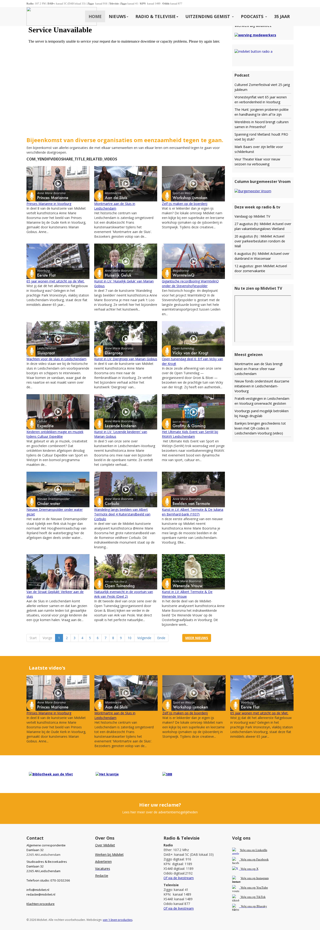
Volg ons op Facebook (254, 859)
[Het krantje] (107, 774)
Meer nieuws (196, 638)
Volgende (144, 638)
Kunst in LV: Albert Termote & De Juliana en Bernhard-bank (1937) (192, 511)
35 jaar (282, 16)
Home (95, 16)
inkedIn (253, 850)
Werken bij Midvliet (109, 854)
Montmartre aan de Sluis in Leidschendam (114, 206)
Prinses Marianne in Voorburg (48, 203)
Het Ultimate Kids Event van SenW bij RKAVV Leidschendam (190, 434)
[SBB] (167, 774)
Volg (244, 887)
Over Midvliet (105, 845)
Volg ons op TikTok (253, 897)
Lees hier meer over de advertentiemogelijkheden (160, 812)
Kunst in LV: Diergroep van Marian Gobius (125, 359)
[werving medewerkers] (255, 35)
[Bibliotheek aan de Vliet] (51, 774)
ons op (251, 887)
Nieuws (117, 16)
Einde (161, 638)
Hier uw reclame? (160, 805)
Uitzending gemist (208, 16)
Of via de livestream (179, 878)
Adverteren (103, 861)
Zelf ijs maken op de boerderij (184, 203)
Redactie (101, 875)
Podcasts (252, 16)
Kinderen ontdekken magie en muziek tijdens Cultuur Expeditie (54, 434)
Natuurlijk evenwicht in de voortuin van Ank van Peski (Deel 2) (123, 594)
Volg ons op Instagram (255, 878)
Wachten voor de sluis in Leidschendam (56, 359)
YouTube (262, 887)
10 (129, 638)
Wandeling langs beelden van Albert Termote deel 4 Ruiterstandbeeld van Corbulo (122, 514)
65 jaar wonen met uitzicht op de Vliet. (55, 281)
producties (117, 920)
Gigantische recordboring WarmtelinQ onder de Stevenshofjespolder (190, 283)
